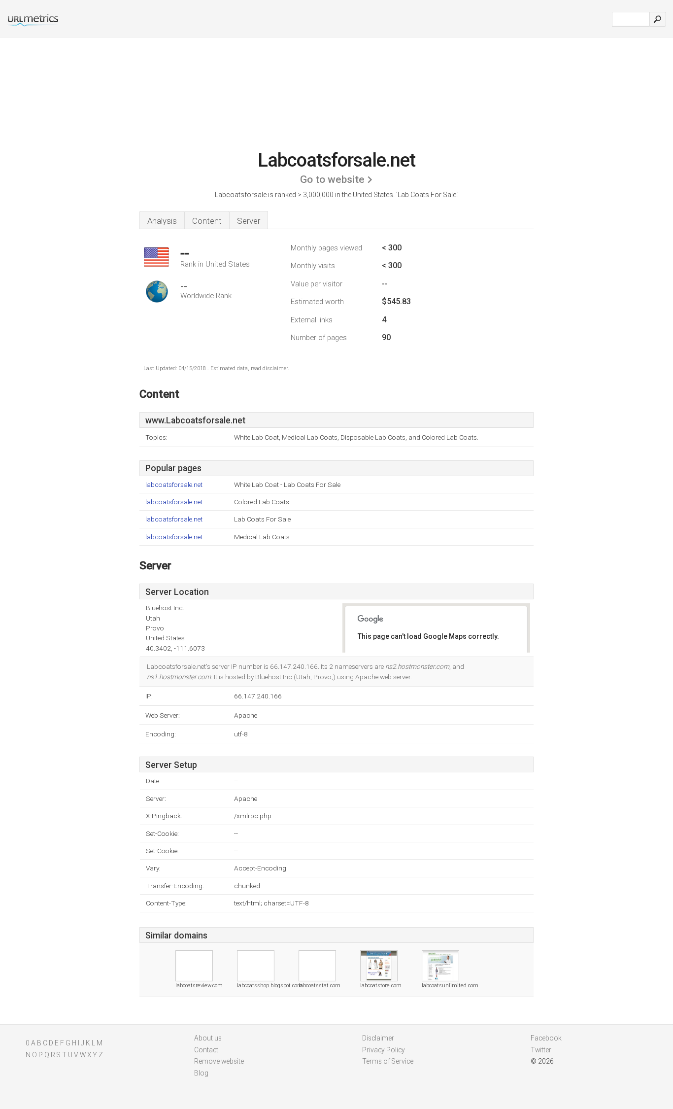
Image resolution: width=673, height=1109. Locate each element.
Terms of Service (387, 1061)
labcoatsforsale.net (173, 484)
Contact (206, 1050)
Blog (201, 1073)
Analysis (162, 221)
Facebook (546, 1038)
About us (208, 1038)
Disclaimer (378, 1038)
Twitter (541, 1050)
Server (248, 221)
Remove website (219, 1061)
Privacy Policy (383, 1050)
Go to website (332, 179)
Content (207, 221)
